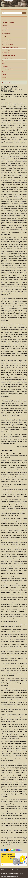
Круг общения (5, 30)
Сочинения (4, 41)
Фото (3, 63)
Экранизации (5, 66)
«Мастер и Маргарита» (7, 44)
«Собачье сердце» (6, 50)
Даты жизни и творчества (8, 22)
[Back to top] (25, 875)
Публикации (5, 60)
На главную (5, 19)
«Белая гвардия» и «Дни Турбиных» (10, 47)
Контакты (4, 77)
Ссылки (4, 74)
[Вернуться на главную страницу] (14, 3)
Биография (4, 25)
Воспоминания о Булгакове (8, 55)
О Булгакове (5, 28)
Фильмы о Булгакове (7, 39)
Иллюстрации (5, 52)
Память (4, 71)
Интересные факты (6, 33)
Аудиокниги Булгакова (7, 69)
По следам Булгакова (7, 58)
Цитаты (4, 36)
